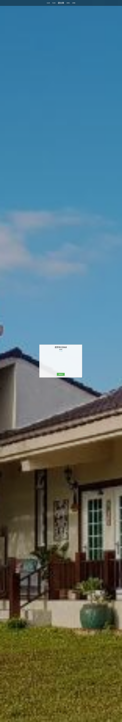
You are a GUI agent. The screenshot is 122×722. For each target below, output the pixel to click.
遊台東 (61, 3)
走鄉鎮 (73, 3)
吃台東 (53, 3)
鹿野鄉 (60, 349)
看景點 (68, 3)
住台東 (48, 3)
